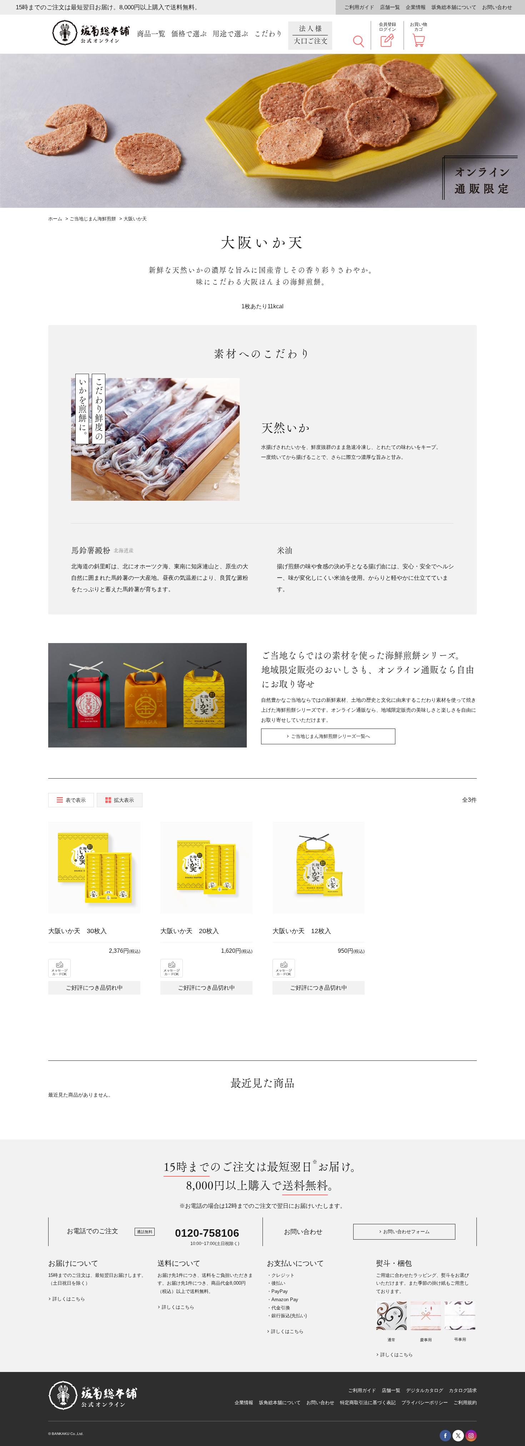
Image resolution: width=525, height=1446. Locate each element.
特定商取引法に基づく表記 (368, 1402)
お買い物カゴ (418, 27)
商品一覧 (151, 34)
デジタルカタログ (424, 1390)
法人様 (311, 35)
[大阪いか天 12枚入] (318, 868)
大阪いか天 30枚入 (77, 931)
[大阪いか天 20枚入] (206, 868)
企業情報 (416, 7)
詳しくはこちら (68, 1299)
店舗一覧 (390, 7)
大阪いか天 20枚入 (189, 931)
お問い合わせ (497, 7)
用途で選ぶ (230, 34)
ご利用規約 (465, 1402)
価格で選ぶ (189, 34)
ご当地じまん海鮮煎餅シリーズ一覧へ (330, 736)
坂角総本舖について (453, 7)
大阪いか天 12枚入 (301, 931)
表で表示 (76, 800)
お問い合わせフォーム (406, 1231)
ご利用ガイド (359, 7)
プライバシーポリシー (424, 1402)
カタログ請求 (463, 1390)
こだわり (268, 34)
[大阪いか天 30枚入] (94, 868)
